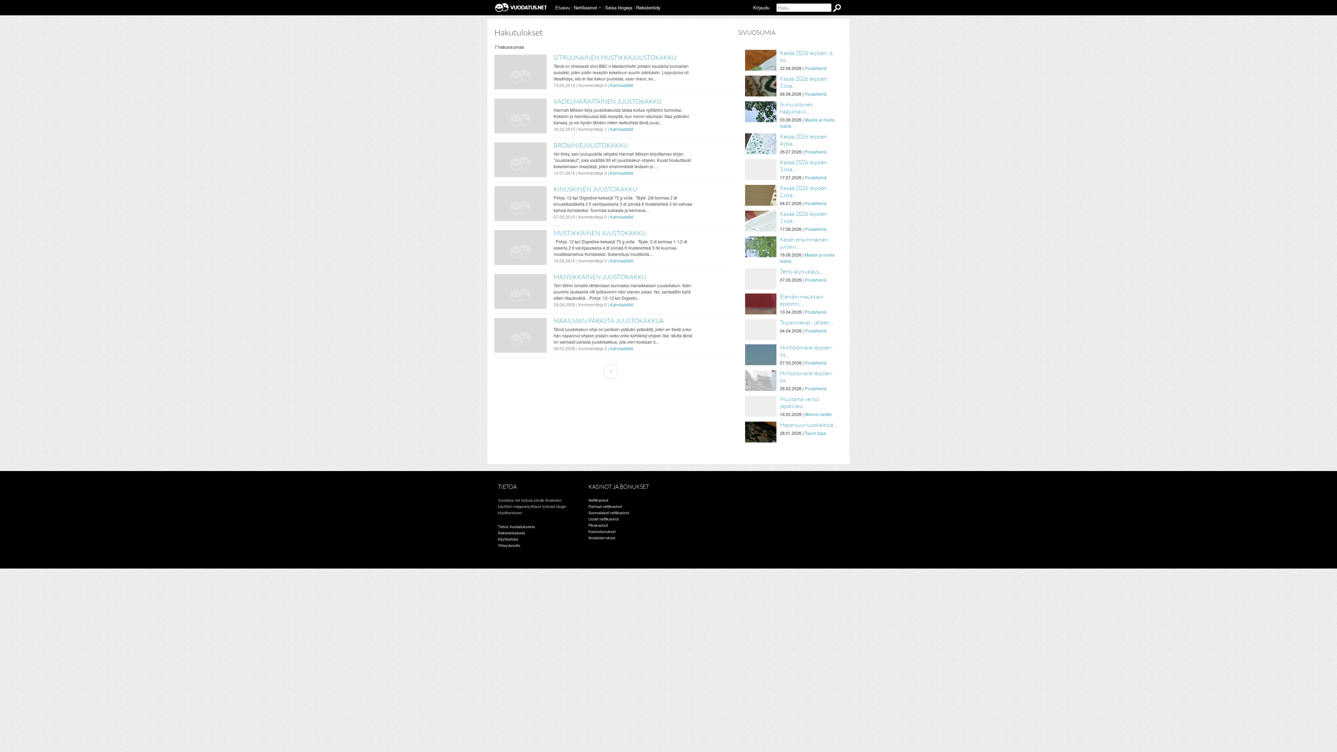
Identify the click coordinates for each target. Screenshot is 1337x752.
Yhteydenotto (509, 545)
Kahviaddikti (621, 85)
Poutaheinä (816, 68)
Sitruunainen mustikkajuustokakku (615, 57)
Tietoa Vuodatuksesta (516, 526)
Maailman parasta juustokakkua (609, 321)
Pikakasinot (598, 525)
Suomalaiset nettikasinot (608, 512)
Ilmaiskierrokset (601, 537)
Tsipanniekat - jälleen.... (807, 323)
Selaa (618, 7)
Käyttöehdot (508, 539)
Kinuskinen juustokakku (595, 189)
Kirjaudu (761, 7)
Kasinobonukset (602, 531)
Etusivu (562, 7)
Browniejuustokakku (591, 145)
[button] (600, 8)
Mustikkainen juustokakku (600, 233)
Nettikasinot (585, 7)
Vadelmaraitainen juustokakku (608, 101)
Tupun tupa (815, 433)
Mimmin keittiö (818, 414)
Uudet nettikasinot (603, 519)
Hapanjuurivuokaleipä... (808, 425)
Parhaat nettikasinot (605, 506)
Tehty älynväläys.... (801, 272)
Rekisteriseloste (511, 532)
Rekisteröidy (648, 7)
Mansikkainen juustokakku (600, 277)
